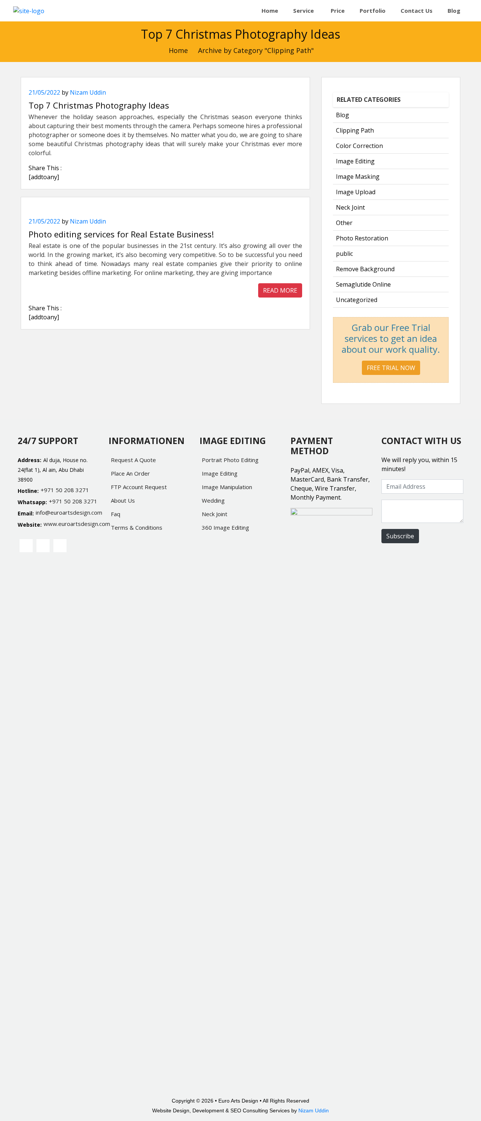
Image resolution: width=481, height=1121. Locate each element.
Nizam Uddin (88, 92)
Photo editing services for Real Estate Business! (121, 234)
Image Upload (355, 192)
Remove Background (365, 269)
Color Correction (359, 146)
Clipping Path (355, 130)
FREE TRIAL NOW (391, 368)
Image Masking (358, 176)
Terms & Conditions (136, 527)
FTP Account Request (139, 487)
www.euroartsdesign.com (72, 523)
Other (344, 223)
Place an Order (130, 473)
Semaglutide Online (363, 284)
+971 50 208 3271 (65, 490)
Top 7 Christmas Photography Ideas (99, 105)
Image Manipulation (227, 487)
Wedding (213, 500)
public (344, 253)
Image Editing (355, 161)
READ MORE (280, 290)
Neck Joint (350, 207)
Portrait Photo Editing (230, 460)
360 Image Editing (225, 527)
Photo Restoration (362, 238)
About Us (123, 500)
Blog (342, 115)
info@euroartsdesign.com (68, 512)
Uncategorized (356, 300)
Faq (115, 514)
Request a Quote (133, 460)
